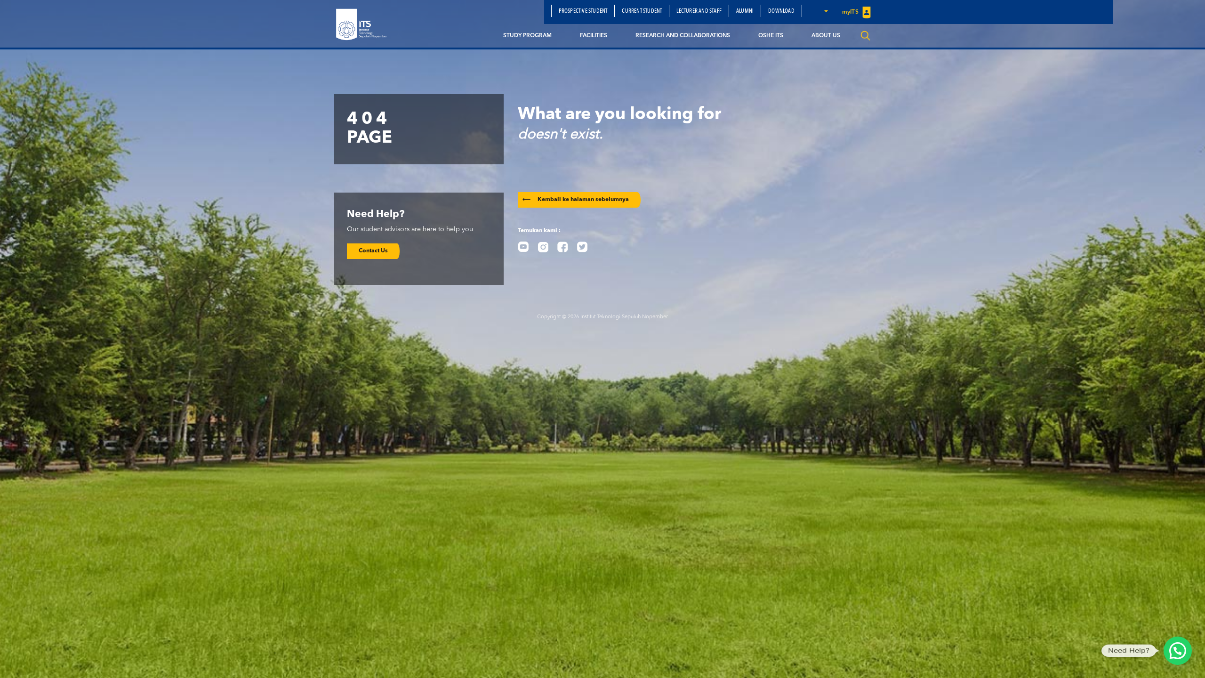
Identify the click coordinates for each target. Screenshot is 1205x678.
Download (781, 11)
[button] (825, 11)
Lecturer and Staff (699, 11)
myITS (851, 12)
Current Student (642, 11)
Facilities (593, 36)
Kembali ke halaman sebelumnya (575, 199)
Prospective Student (583, 11)
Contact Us (373, 251)
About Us (825, 36)
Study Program (527, 36)
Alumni (745, 11)
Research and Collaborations (682, 36)
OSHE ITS (770, 36)
